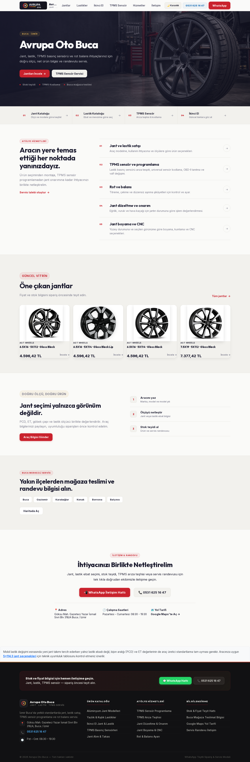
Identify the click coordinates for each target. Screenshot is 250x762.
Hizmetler (139, 5)
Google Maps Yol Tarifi (201, 723)
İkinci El (98, 5)
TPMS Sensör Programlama (154, 711)
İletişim (156, 5)
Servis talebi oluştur (34, 192)
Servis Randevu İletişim (201, 730)
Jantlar (66, 5)
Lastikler (82, 5)
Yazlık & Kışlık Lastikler (101, 717)
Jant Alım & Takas (98, 736)
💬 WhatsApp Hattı (175, 680)
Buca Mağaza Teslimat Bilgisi (205, 717)
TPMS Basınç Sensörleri (102, 730)
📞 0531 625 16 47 (152, 592)
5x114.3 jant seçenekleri (19, 656)
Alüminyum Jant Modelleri (103, 711)
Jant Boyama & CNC (149, 730)
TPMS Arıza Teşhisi (149, 717)
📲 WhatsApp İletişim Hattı (105, 592)
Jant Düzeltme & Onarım (152, 723)
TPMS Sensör (118, 5)
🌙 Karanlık (173, 5)
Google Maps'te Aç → (165, 614)
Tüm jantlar (221, 296)
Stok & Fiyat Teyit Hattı (200, 711)
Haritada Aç (31, 511)
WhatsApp (219, 5)
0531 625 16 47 (195, 5)
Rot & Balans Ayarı (148, 736)
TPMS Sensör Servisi (69, 73)
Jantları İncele (34, 73)
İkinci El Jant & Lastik (100, 723)
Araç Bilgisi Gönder (36, 437)
